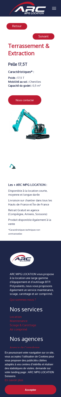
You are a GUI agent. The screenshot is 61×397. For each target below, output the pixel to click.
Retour (16, 26)
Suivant (43, 36)
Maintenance (18, 321)
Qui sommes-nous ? (23, 299)
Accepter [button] (30, 390)
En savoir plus (14, 380)
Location (16, 317)
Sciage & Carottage (23, 325)
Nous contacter (25, 100)
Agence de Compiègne (25, 347)
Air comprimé (18, 329)
